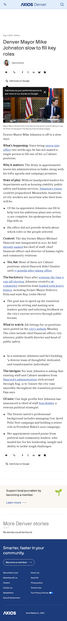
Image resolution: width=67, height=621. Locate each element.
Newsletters (8, 593)
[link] (6, 72)
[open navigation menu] (5, 4)
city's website (38, 329)
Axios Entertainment (11, 598)
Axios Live (35, 573)
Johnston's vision (51, 188)
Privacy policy (37, 583)
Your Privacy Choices (39, 593)
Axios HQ (34, 578)
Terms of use (36, 588)
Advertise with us (10, 578)
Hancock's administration (20, 379)
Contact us (7, 588)
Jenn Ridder (46, 403)
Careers (6, 583)
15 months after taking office (33, 270)
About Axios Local (10, 573)
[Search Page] (62, 4)
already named (13, 247)
